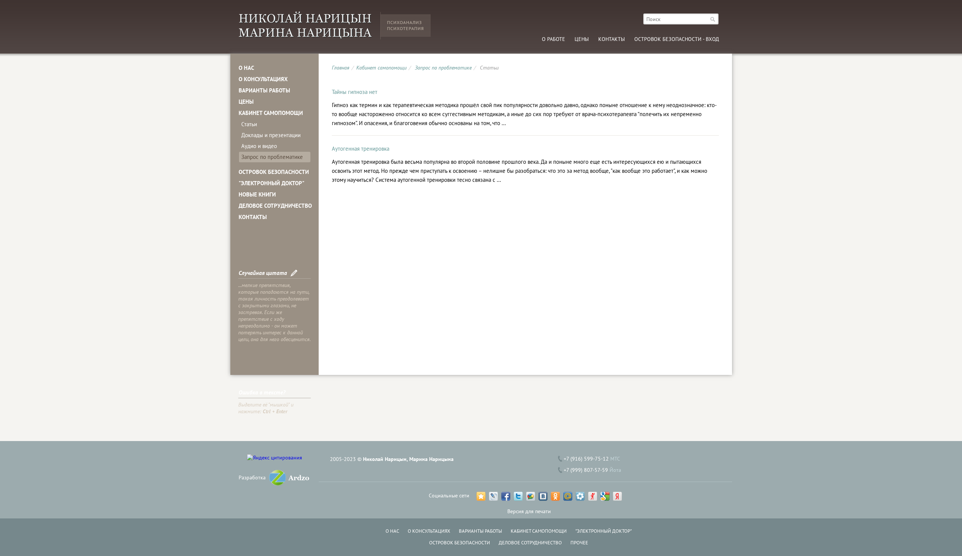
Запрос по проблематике (272, 156)
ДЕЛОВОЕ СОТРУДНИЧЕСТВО (275, 205)
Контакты (611, 39)
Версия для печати (529, 511)
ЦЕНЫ (246, 101)
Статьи (249, 124)
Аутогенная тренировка (360, 148)
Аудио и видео (259, 146)
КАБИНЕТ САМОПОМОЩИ (271, 112)
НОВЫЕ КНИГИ (257, 194)
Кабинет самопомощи (381, 67)
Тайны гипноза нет (354, 91)
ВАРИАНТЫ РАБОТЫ (264, 90)
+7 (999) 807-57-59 (586, 470)
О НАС (246, 67)
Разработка (252, 477)
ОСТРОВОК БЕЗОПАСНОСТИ (274, 171)
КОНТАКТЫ (253, 217)
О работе (553, 39)
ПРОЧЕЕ (579, 542)
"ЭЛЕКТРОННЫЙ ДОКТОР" (271, 183)
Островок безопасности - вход (676, 39)
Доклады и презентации (271, 135)
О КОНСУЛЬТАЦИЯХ (263, 79)
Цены (582, 39)
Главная (340, 67)
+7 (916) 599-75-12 (586, 458)
